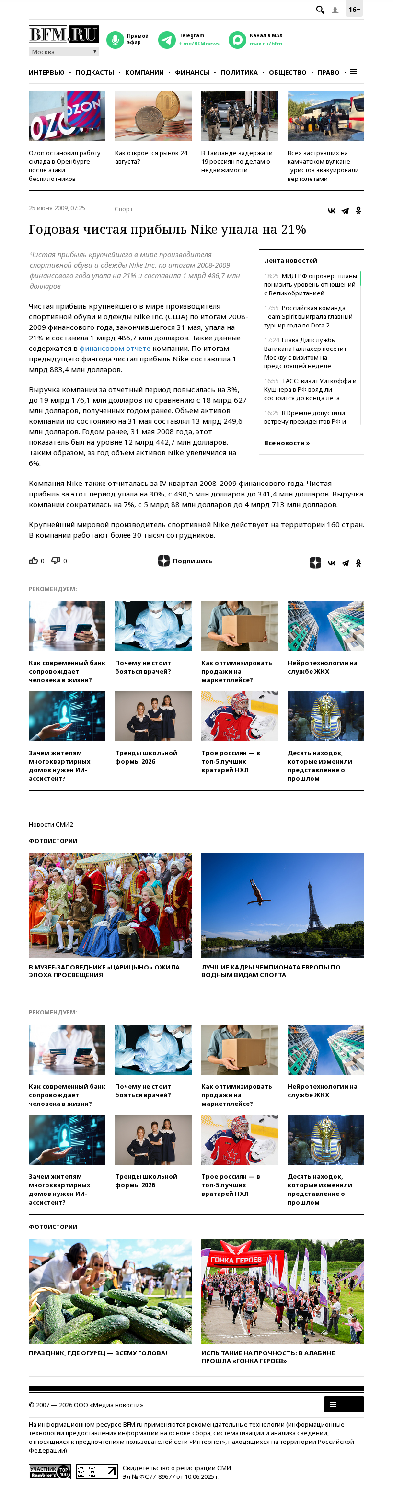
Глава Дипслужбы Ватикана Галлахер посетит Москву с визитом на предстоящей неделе (305, 353)
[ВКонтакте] (331, 210)
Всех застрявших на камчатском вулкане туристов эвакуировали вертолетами (323, 165)
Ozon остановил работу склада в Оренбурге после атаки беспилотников (65, 165)
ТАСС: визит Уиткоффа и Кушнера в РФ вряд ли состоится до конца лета (310, 389)
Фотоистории (53, 841)
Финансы (192, 72)
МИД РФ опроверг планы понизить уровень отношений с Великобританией (310, 284)
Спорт (124, 209)
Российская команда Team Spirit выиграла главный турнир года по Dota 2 (308, 316)
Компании (144, 72)
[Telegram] (345, 210)
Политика (239, 72)
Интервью (47, 72)
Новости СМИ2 (51, 824)
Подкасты (95, 72)
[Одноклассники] (358, 210)
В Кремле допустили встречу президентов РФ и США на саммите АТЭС (305, 421)
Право (329, 72)
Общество (288, 72)
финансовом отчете (115, 348)
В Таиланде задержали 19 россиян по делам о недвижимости (237, 161)
